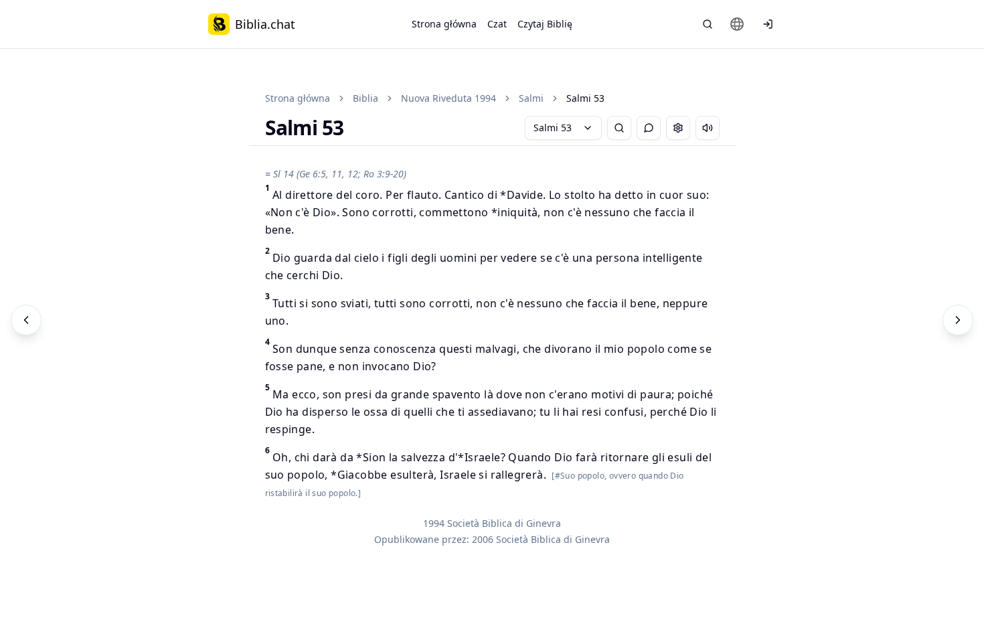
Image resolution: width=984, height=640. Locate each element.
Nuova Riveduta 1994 (448, 98)
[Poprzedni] (26, 320)
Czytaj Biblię (544, 23)
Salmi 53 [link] (585, 98)
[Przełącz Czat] (649, 128)
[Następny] (957, 320)
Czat (497, 23)
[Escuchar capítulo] (707, 128)
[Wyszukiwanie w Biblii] (707, 24)
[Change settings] (678, 128)
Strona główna (444, 23)
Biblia (365, 98)
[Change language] (737, 24)
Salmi (531, 98)
